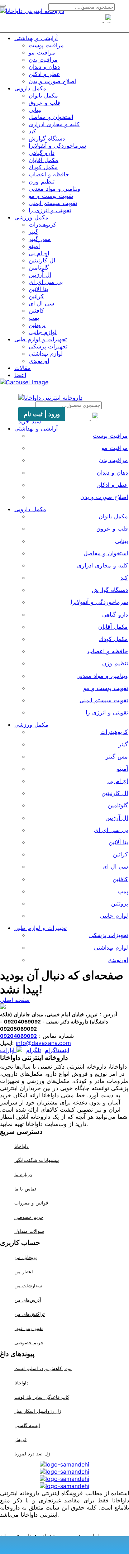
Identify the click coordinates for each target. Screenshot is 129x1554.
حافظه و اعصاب (49, 174)
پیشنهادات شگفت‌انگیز (36, 1160)
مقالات (22, 367)
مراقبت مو (42, 52)
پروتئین (37, 324)
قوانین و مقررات (31, 1203)
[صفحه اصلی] (51, 22)
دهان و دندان (44, 66)
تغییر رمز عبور (28, 1328)
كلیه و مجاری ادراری (54, 124)
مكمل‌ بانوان (43, 95)
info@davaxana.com (43, 1042)
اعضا (20, 375)
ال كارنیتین (42, 260)
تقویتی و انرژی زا (50, 210)
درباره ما (23, 1174)
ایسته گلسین (27, 1425)
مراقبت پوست (46, 45)
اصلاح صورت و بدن (52, 81)
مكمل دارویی (30, 88)
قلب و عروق (44, 102)
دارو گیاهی (41, 152)
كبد (32, 131)
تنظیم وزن (41, 181)
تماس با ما (25, 1189)
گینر (33, 231)
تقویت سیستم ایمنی (53, 202)
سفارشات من (28, 1285)
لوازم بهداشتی (46, 353)
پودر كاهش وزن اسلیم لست (43, 1368)
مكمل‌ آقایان (43, 159)
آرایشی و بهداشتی (36, 38)
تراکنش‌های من (29, 1314)
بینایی (35, 109)
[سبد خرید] (64, 22)
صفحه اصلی (15, 999)
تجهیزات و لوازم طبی (40, 339)
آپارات (8, 1050)
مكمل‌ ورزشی (31, 217)
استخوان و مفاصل (51, 116)
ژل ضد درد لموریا (32, 1453)
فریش (20, 1439)
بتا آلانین (38, 289)
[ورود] (77, 22)
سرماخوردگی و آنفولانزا (57, 145)
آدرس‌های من (27, 1300)
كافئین (36, 310)
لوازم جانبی (43, 332)
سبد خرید (29, 421)
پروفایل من (25, 1257)
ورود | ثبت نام (42, 414)
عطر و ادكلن (44, 73)
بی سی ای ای (46, 281)
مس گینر (40, 238)
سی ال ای (41, 303)
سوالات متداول (29, 1231)
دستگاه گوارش (47, 138)
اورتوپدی (39, 360)
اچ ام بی (39, 253)
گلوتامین (39, 267)
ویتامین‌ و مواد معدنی (54, 188)
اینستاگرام (57, 1050)
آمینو (34, 246)
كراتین (36, 296)
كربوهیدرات (42, 224)
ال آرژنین (40, 274)
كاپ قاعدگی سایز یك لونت (41, 1397)
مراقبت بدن (43, 59)
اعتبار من (23, 1271)
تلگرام (33, 1050)
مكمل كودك (43, 167)
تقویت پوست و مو (51, 195)
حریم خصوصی (28, 1217)
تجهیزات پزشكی (48, 346)
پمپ (34, 317)
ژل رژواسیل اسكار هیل (37, 1411)
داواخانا (21, 1146)
